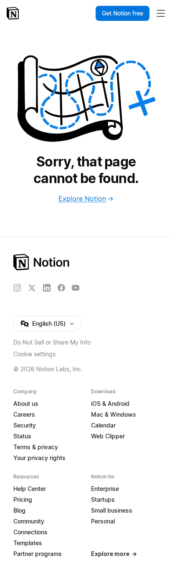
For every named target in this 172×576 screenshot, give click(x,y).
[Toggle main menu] (161, 13)
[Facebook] (61, 288)
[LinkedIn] (47, 288)
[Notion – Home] (13, 13)
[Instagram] (17, 288)
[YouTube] (75, 288)
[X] (32, 288)
